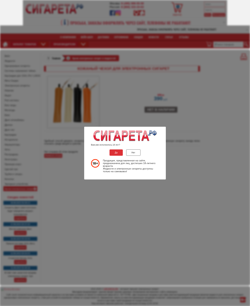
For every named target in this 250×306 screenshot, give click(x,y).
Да (116, 152)
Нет (133, 152)
